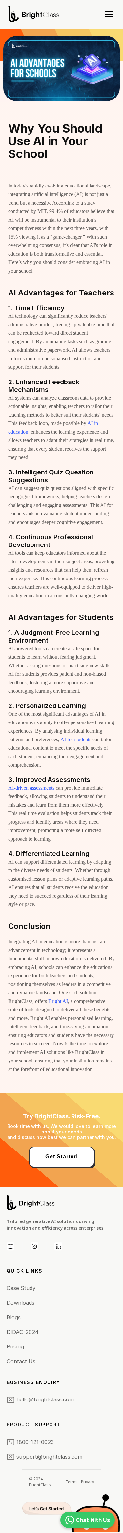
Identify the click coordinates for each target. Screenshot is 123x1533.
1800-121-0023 (35, 1442)
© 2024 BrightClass (40, 1482)
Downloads (20, 1302)
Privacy (87, 1482)
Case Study (21, 1288)
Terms (72, 1482)
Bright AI (58, 1001)
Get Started (61, 1156)
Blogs (14, 1317)
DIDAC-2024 (23, 1332)
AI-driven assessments (31, 788)
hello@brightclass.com (45, 1399)
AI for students (75, 739)
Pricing (15, 1346)
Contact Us (21, 1361)
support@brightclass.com (49, 1456)
